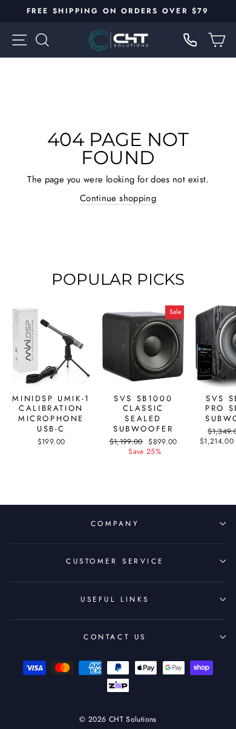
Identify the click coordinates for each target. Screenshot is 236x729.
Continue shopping (118, 198)
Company (115, 523)
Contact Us (115, 636)
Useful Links (114, 599)
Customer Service (115, 561)
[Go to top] (202, 646)
